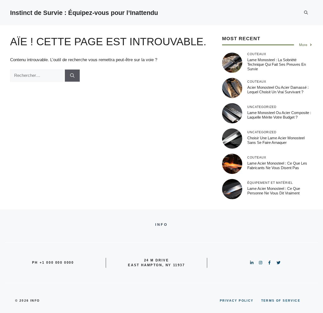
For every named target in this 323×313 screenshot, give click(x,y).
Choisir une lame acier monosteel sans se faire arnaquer (276, 140)
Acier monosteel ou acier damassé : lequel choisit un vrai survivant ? (278, 89)
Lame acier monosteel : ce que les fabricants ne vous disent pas (277, 165)
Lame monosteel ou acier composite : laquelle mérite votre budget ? (279, 114)
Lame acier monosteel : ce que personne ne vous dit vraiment (273, 190)
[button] (306, 12)
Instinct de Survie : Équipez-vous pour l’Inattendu (84, 12)
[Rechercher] (72, 76)
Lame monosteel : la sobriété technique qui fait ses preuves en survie (276, 64)
